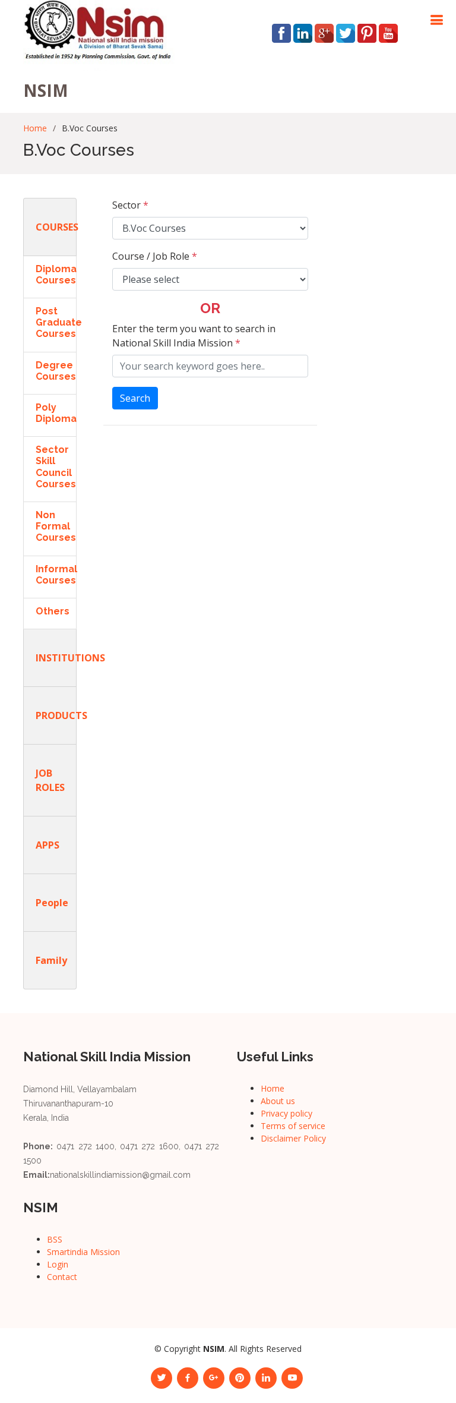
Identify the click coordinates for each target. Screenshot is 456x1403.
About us (278, 1100)
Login (57, 1264)
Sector (130, 205)
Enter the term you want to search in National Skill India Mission (194, 335)
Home (35, 128)
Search (135, 398)
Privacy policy (286, 1113)
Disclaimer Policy (293, 1138)
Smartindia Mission (83, 1251)
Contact (62, 1276)
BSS (54, 1239)
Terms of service (293, 1125)
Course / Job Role (154, 256)
